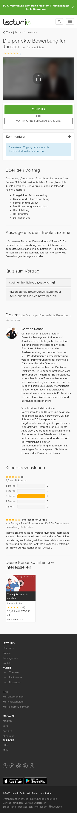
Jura (5, 726)
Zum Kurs (38, 109)
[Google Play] (35, 780)
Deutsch (57, 806)
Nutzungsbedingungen (43, 798)
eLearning (8, 736)
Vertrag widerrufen (35, 802)
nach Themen (11, 672)
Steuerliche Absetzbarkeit (18, 806)
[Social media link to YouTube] (25, 765)
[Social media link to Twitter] (12, 765)
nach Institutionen (13, 677)
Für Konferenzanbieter (16, 706)
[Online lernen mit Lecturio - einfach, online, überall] (17, 21)
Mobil (6, 750)
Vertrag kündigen (13, 802)
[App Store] (13, 781)
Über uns (8, 648)
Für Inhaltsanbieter (13, 701)
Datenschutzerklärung (15, 798)
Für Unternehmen (13, 696)
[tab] (38, 283)
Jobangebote (10, 658)
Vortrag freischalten (38, 120)
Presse (7, 653)
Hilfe (5, 745)
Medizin (7, 720)
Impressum (40, 806)
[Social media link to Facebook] (5, 765)
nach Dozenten (12, 682)
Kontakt (7, 663)
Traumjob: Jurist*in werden (21, 32)
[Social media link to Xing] (32, 765)
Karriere (7, 731)
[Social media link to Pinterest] (18, 765)
